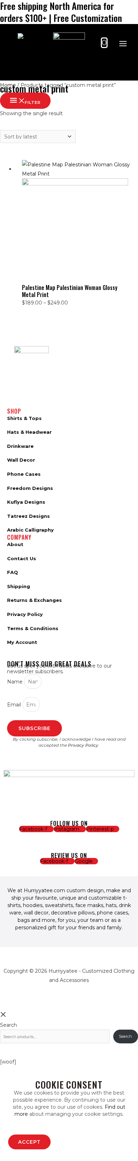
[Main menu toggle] (123, 44)
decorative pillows (72, 913)
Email (14, 704)
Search (8, 1025)
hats (111, 905)
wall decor (36, 913)
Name (15, 682)
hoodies (32, 905)
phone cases (112, 913)
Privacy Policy (83, 745)
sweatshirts (59, 905)
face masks (89, 905)
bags (24, 920)
